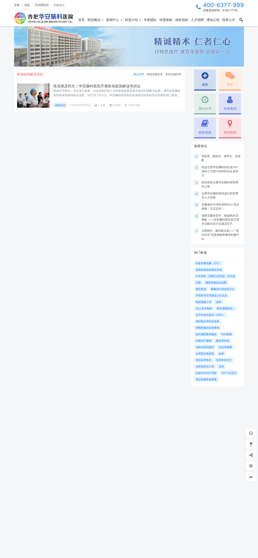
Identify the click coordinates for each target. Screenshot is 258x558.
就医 (27, 5)
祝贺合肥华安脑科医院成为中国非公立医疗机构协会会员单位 (220, 171)
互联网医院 (42, 5)
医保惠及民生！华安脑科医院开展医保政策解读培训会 (96, 86)
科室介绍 (132, 20)
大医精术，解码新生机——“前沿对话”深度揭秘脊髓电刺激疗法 (220, 234)
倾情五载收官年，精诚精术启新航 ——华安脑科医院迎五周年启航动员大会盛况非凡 (220, 219)
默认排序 (138, 74)
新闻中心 (113, 20)
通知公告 (213, 20)
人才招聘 (197, 20)
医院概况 (94, 20)
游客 (17, 5)
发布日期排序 (173, 74)
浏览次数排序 (154, 74)
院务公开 (228, 20)
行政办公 (59, 5)
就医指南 (181, 20)
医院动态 (60, 105)
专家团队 (150, 20)
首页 (81, 20)
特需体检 (165, 20)
